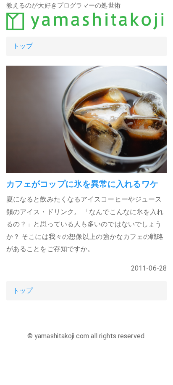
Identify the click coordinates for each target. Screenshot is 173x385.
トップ (23, 46)
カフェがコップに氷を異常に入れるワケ (82, 184)
